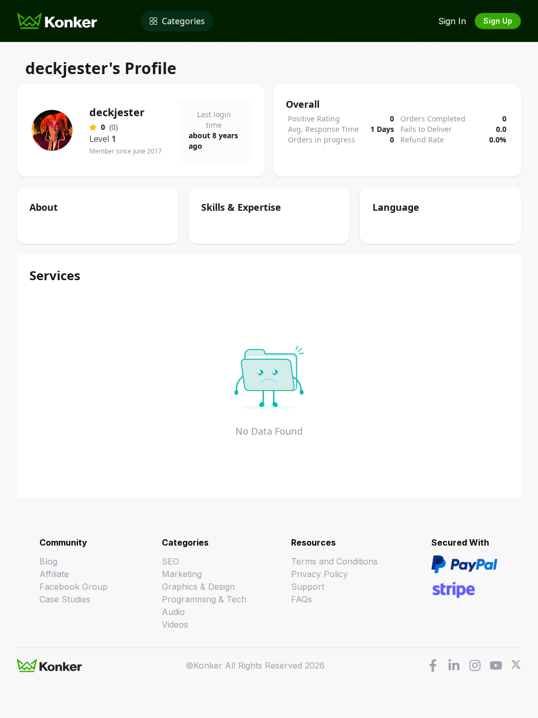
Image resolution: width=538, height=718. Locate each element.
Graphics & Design (198, 586)
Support (307, 586)
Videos (175, 624)
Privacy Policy (319, 574)
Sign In (452, 21)
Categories (183, 21)
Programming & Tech (204, 599)
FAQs (301, 599)
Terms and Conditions (334, 561)
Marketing (182, 574)
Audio (173, 612)
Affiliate (54, 574)
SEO (170, 561)
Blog (48, 561)
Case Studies (64, 599)
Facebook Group (73, 586)
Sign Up (497, 20)
